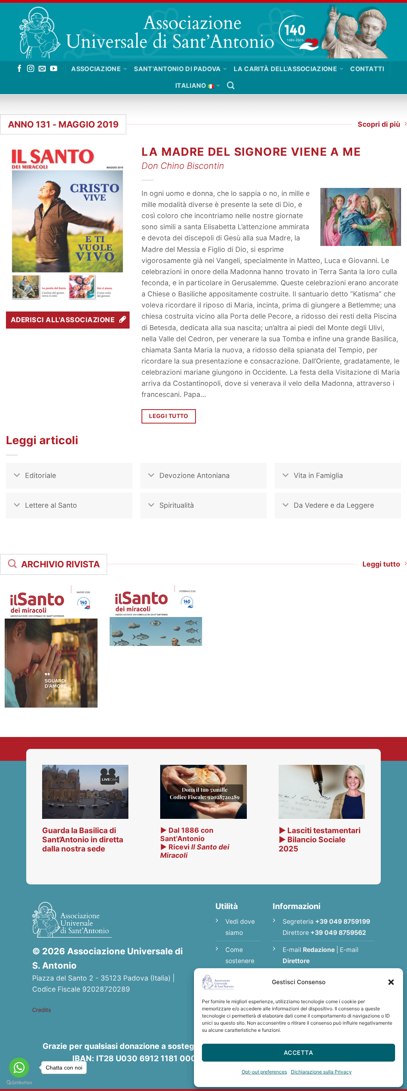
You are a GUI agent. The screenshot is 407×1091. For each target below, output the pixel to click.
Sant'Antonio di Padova (177, 69)
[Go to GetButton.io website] (19, 1082)
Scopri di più (379, 124)
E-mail (309, 950)
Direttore (296, 961)
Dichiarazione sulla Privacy (321, 1072)
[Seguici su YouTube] (53, 69)
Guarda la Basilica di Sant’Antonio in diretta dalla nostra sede (82, 839)
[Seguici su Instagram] (30, 69)
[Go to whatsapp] (19, 1067)
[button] (391, 982)
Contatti (367, 69)
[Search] (231, 85)
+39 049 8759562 (338, 932)
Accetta (298, 1052)
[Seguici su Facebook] (19, 69)
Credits (41, 1009)
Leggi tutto (381, 564)
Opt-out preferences (264, 1072)
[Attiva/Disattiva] (17, 476)
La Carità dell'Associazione (285, 69)
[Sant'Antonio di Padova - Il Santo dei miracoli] (203, 30)
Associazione (96, 69)
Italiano (190, 85)
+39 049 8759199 (342, 921)
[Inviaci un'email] (42, 69)
